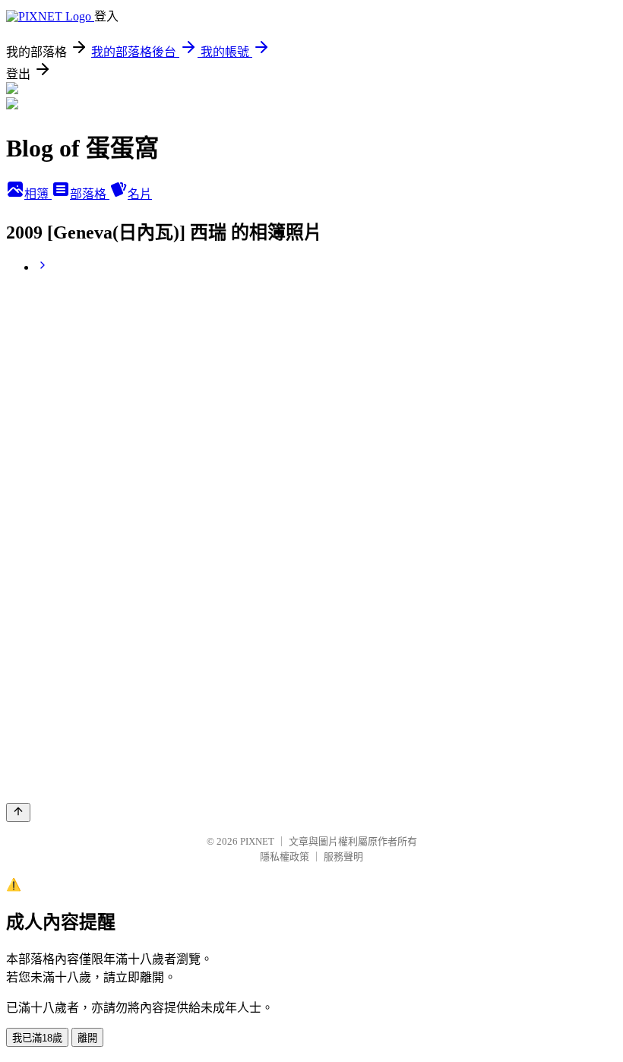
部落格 (89, 194)
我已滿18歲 (37, 1038)
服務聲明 (343, 856)
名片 (140, 194)
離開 (87, 1038)
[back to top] (18, 812)
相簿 (38, 194)
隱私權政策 (284, 856)
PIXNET (257, 841)
